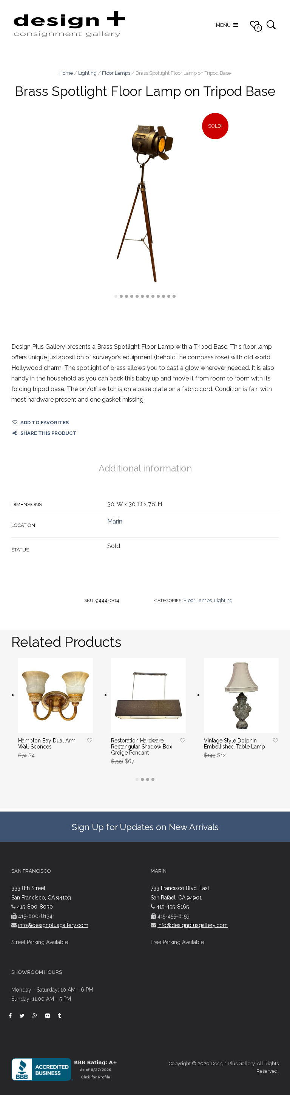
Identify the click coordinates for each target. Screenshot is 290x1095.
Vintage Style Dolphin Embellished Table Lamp (234, 744)
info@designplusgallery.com (53, 925)
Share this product (48, 433)
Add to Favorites (44, 422)
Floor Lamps (116, 73)
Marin (114, 521)
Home (66, 73)
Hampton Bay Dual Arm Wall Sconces (47, 744)
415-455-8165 (172, 907)
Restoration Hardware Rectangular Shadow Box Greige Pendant (141, 747)
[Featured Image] (145, 204)
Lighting (87, 73)
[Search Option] (271, 24)
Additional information (145, 468)
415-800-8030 (35, 907)
